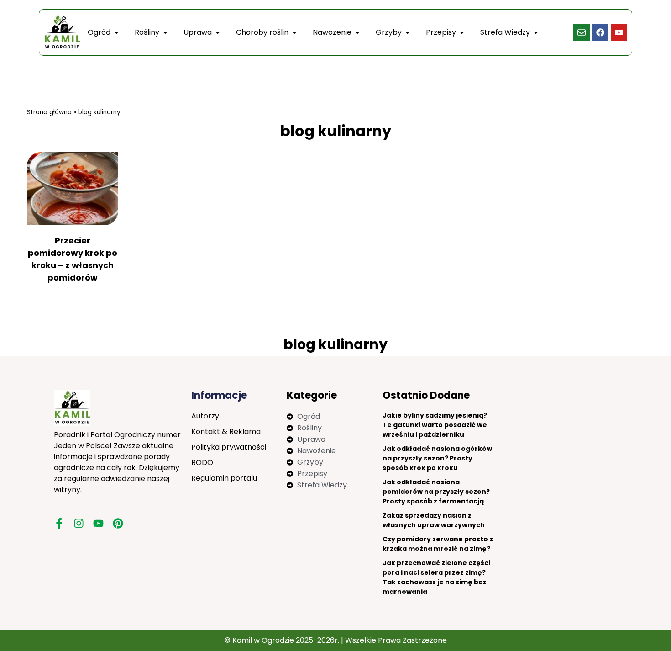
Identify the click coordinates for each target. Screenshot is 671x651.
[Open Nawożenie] (357, 32)
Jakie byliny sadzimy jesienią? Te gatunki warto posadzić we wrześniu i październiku (435, 425)
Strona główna (49, 112)
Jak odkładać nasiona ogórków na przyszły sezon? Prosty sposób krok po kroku (437, 458)
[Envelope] (581, 32)
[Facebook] (600, 32)
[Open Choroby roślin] (294, 32)
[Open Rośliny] (165, 32)
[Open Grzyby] (407, 32)
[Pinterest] (118, 523)
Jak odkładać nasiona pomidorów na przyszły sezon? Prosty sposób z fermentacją (436, 491)
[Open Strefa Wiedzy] (536, 32)
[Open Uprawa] (217, 32)
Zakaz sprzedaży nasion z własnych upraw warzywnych (434, 520)
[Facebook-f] (59, 523)
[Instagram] (78, 523)
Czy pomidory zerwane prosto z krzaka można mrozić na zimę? (438, 544)
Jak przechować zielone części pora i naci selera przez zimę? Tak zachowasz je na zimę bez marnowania (436, 577)
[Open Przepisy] (462, 32)
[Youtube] (619, 32)
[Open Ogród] (116, 32)
